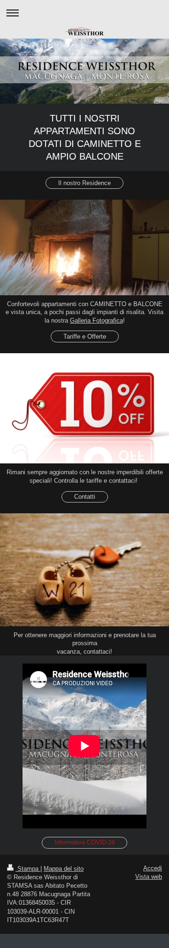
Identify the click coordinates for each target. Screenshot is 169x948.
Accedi (152, 868)
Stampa (27, 868)
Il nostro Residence (84, 182)
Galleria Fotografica (96, 320)
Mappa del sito (64, 868)
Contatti (84, 496)
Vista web (148, 876)
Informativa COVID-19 (84, 842)
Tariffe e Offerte (84, 336)
